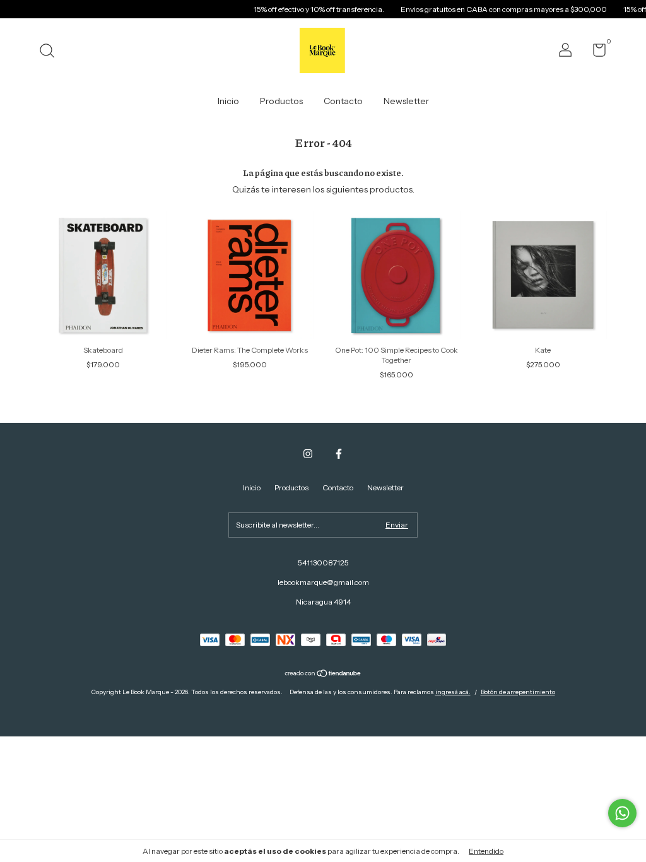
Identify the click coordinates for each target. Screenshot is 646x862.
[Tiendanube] (323, 674)
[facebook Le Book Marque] (339, 454)
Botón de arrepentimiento (518, 692)
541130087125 (323, 562)
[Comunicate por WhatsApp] (622, 813)
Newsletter (406, 101)
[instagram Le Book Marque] (308, 454)
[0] (594, 53)
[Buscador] (51, 52)
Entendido (486, 851)
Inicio (228, 101)
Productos (281, 101)
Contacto (343, 101)
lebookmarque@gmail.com (323, 582)
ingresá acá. (453, 692)
